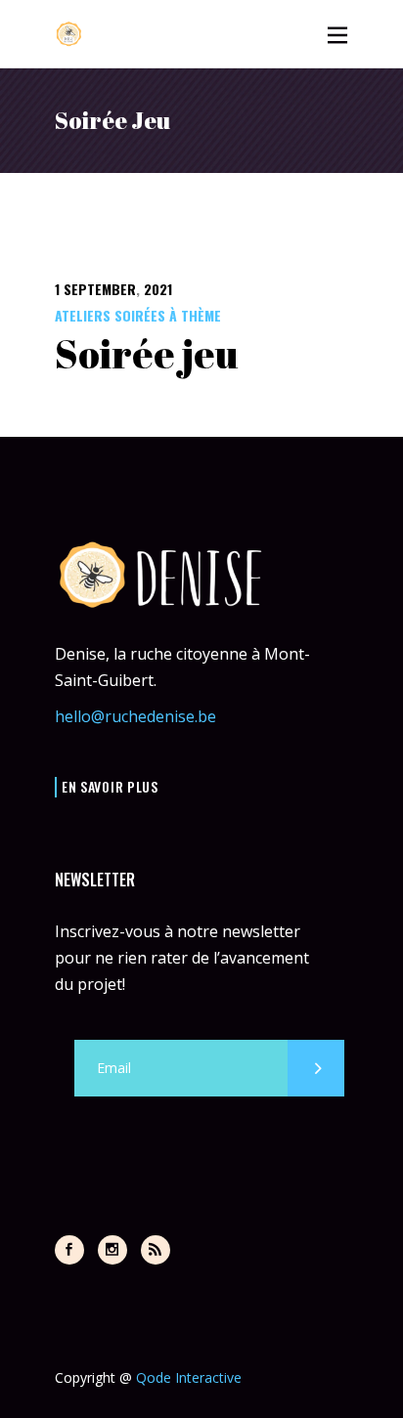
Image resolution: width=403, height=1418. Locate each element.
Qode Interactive (189, 1377)
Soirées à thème (167, 315)
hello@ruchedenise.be (135, 716)
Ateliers (83, 315)
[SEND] (316, 1068)
